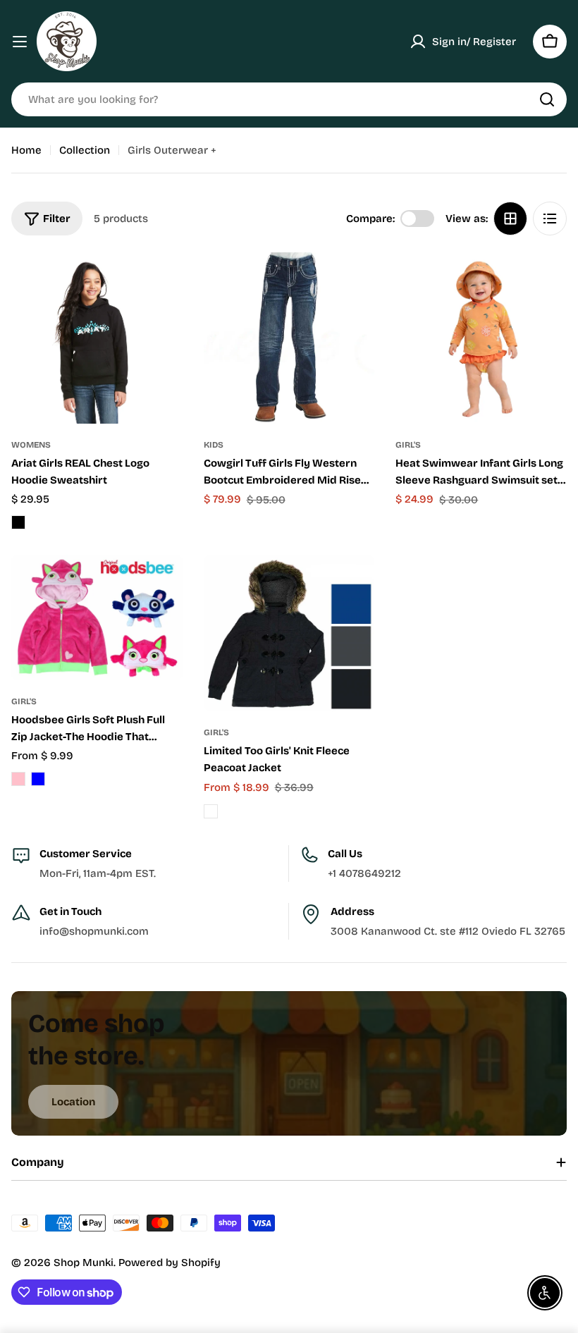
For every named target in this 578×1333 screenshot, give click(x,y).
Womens (31, 445)
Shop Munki (83, 1262)
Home (26, 150)
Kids (213, 445)
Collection (84, 150)
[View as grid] (510, 218)
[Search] (547, 99)
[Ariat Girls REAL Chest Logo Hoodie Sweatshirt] (97, 338)
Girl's (408, 445)
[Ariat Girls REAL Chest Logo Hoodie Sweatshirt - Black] (18, 522)
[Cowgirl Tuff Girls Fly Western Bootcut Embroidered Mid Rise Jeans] (289, 338)
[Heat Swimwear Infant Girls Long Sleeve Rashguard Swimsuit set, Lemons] (481, 338)
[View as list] (550, 218)
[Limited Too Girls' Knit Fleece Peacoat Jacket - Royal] (211, 811)
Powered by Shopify (169, 1262)
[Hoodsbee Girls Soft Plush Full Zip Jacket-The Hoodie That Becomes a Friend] (97, 617)
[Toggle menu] (19, 41)
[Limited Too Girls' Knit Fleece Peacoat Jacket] (289, 633)
